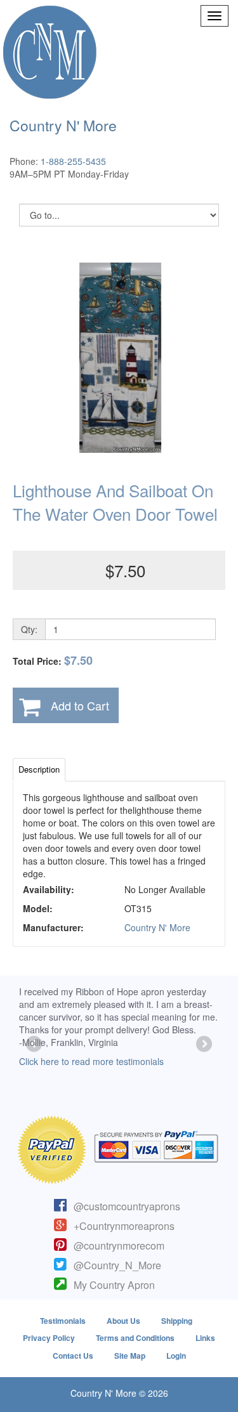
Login (176, 1355)
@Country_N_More (117, 1265)
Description (39, 769)
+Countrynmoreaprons (124, 1226)
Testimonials (63, 1320)
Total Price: (53, 661)
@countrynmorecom (119, 1245)
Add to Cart (80, 705)
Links (205, 1337)
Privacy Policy (49, 1337)
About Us (123, 1320)
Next (203, 1044)
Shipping (176, 1320)
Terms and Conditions (135, 1337)
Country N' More (157, 927)
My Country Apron (114, 1285)
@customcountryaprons (127, 1206)
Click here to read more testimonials (91, 1061)
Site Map (129, 1355)
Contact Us (73, 1355)
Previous (34, 1044)
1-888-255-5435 (73, 161)
